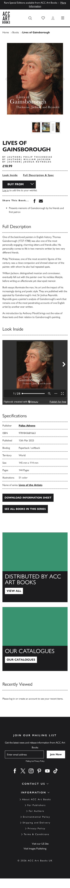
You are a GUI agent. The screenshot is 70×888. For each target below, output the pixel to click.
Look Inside (10, 175)
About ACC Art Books (36, 799)
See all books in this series (25, 508)
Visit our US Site (40, 843)
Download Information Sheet (28, 497)
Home (5, 32)
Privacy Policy (36, 828)
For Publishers (36, 805)
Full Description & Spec (38, 175)
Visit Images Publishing (35, 848)
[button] (43, 18)
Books (15, 32)
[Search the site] (30, 18)
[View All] (35, 567)
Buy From (15, 184)
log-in (12, 698)
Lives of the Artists (30, 485)
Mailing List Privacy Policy (35, 761)
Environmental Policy (36, 816)
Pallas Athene (27, 425)
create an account (28, 698)
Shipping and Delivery (36, 822)
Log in (5, 190)
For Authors (36, 811)
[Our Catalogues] (35, 639)
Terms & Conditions (36, 834)
